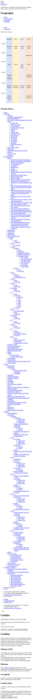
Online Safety (11, 231)
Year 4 (19, 303)
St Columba (14, 138)
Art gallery (17, 308)
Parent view (10, 407)
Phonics (16, 433)
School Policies (15, 355)
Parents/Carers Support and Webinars (21, 161)
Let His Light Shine (16, 558)
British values (17, 341)
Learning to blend (25, 260)
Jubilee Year (14, 129)
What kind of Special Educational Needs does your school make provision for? (21, 182)
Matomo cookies (9, 667)
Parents (6, 364)
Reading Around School (24, 254)
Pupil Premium (11, 358)
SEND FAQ (14, 170)
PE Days (16, 460)
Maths (12, 272)
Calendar (9, 379)
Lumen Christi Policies (17, 356)
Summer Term (21, 422)
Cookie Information (9, 600)
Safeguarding (11, 230)
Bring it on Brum (15, 178)
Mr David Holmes (16, 576)
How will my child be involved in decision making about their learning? (21, 209)
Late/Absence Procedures (14, 346)
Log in (2, 3)
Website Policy (8, 602)
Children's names (18, 529)
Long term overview (19, 340)
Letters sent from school (20, 370)
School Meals (11, 401)
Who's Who (10, 149)
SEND (9, 158)
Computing (14, 315)
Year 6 (19, 306)
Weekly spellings (18, 471)
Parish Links (10, 408)
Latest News (10, 367)
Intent (5, 27)
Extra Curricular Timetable (14, 384)
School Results (11, 360)
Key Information (8, 18)
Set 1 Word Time (25, 262)
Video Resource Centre (13, 564)
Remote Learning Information (15, 410)
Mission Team (14, 132)
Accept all (10, 629)
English (13, 247)
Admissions (10, 233)
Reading (16, 248)
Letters (9, 385)
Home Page (4, 4)
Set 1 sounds (24, 257)
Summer (13, 369)
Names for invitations (20, 456)
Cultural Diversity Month (21, 343)
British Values (11, 234)
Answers (20, 430)
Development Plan (19, 311)
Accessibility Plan (15, 164)
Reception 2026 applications (15, 390)
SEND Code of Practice (17, 163)
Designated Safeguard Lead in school (17, 150)
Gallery (9, 552)
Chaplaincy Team (15, 134)
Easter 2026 (14, 561)
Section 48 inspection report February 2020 (19, 361)
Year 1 (19, 298)
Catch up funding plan (13, 236)
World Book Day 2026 (17, 560)
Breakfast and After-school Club (16, 396)
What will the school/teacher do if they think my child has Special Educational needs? (21, 187)
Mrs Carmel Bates (15, 581)
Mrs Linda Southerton (17, 575)
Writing (16, 268)
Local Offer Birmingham (14, 404)
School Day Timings (12, 378)
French (13, 324)
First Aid (9, 152)
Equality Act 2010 (12, 344)
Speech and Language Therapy (19, 175)
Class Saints (14, 141)
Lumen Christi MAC (13, 347)
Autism (13, 169)
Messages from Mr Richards (21, 495)
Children (6, 411)
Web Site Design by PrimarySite (12, 608)
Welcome (9, 115)
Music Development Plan (14, 350)
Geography (7, 21)
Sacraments (14, 140)
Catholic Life (14, 123)
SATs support (17, 541)
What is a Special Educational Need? (21, 179)
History (13, 283)
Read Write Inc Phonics (13, 392)
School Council (11, 563)
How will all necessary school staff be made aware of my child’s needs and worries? (21, 216)
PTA (8, 405)
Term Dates (10, 382)
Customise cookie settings (20, 629)
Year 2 (19, 300)
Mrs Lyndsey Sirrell (16, 586)
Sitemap (6, 599)
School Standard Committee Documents (18, 572)
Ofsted (9, 352)
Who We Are (10, 573)
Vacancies (10, 155)
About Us (6, 114)
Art (12, 292)
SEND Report (14, 167)
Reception (20, 297)
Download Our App (9, 587)
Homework (17, 372)
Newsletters (17, 373)
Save (15, 697)
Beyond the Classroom (20, 334)
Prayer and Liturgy (16, 124)
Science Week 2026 (16, 555)
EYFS (12, 243)
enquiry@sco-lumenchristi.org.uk (13, 595)
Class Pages (10, 414)
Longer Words (25, 266)
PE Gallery (17, 335)
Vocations (13, 143)
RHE (12, 146)
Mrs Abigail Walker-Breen (18, 584)
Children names (18, 436)
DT (12, 320)
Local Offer (14, 166)
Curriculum (7, 20)
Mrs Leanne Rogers (16, 579)
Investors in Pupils (12, 566)
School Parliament (12, 413)
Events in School (11, 553)
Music (12, 309)
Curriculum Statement (13, 118)
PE (11, 329)
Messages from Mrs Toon (21, 434)
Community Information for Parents (16, 402)
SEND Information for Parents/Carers (21, 159)
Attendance (10, 375)
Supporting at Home (23, 256)
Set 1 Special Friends (26, 259)
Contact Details (11, 153)
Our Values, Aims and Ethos (15, 117)
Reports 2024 (11, 366)
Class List (16, 492)
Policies (9, 353)
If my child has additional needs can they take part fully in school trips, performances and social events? (20, 224)
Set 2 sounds (24, 263)
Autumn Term (21, 419)
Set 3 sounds (24, 265)
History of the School (13, 147)
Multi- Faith (14, 137)
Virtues (13, 130)
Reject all (3, 629)
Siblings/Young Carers (17, 176)
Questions (20, 428)
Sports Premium (11, 363)
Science (13, 279)
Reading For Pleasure (23, 253)
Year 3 (19, 302)
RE (12, 239)
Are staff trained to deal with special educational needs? (20, 220)
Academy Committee (9, 567)
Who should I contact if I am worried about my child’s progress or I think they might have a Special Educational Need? (21, 193)
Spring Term (21, 421)
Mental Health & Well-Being (15, 349)
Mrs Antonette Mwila (16, 582)
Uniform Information (13, 376)
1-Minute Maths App (19, 277)
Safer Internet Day (16, 557)
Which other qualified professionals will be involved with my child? (21, 212)
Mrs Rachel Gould (16, 578)
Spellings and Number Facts (21, 431)
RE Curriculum (15, 126)
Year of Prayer (15, 135)
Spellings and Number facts (21, 547)
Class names (17, 459)
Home (5, 17)
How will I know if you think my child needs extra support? (21, 200)
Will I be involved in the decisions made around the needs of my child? (21, 203)
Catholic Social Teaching (17, 127)
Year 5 (19, 305)
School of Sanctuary (16, 144)
